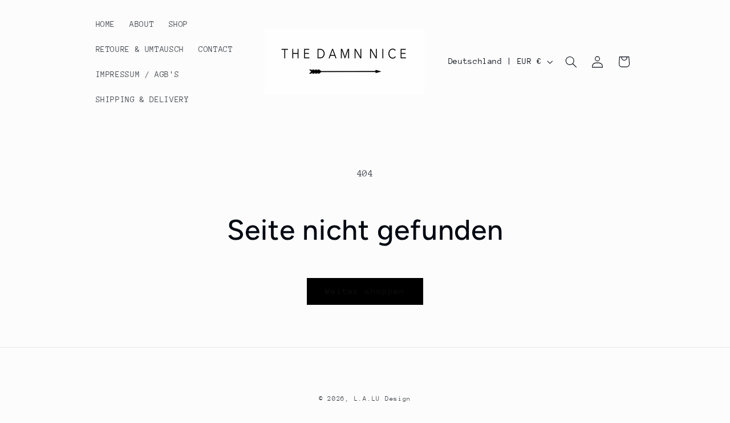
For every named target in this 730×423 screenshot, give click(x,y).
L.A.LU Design (383, 398)
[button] (571, 62)
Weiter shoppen (365, 291)
